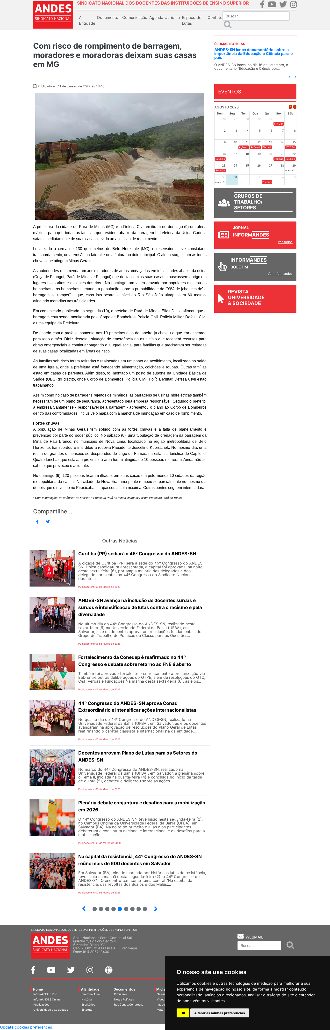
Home (38, 989)
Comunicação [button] (134, 17)
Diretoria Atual (90, 994)
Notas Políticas (124, 999)
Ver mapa (129, 948)
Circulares (120, 994)
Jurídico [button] (172, 17)
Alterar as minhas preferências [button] (219, 1013)
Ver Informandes (280, 273)
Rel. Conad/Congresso (128, 1004)
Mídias (161, 989)
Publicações (41, 1004)
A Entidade (90, 989)
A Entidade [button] (87, 20)
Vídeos (161, 999)
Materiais (163, 1009)
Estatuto (87, 1009)
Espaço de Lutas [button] (191, 20)
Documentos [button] (108, 17)
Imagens (162, 1004)
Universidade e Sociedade (50, 1009)
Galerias (162, 994)
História (86, 999)
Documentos (124, 989)
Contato (215, 17)
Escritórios (88, 1004)
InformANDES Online (47, 999)
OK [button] (183, 1013)
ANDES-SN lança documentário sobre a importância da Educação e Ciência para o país (253, 53)
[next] (294, 107)
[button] (289, 77)
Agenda (156, 17)
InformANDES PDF (45, 994)
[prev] (290, 107)
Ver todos (285, 242)
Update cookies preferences (26, 1027)
